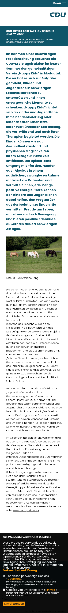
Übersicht (14, 579)
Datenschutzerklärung (20, 570)
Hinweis (50, 590)
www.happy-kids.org (26, 510)
